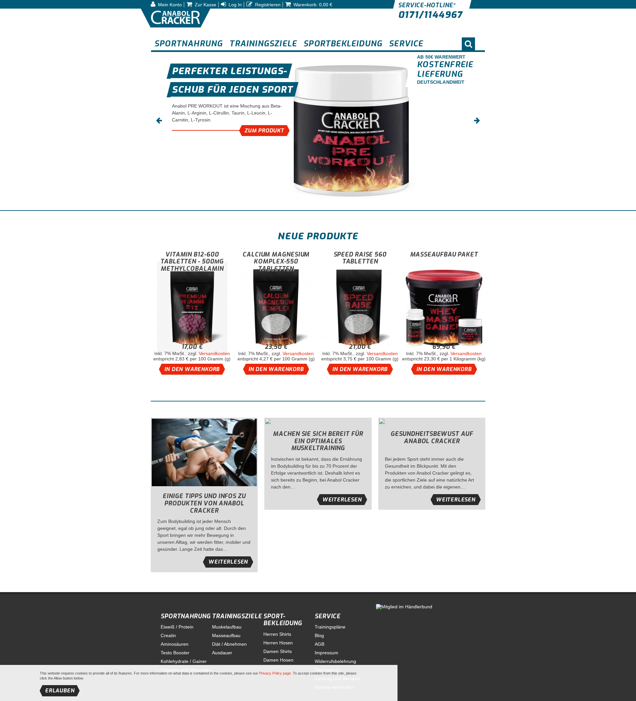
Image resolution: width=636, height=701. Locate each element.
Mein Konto (169, 4)
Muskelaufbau (226, 627)
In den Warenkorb (192, 369)
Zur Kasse (204, 4)
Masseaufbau (226, 635)
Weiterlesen (228, 561)
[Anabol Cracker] (175, 18)
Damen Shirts (277, 651)
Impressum (326, 652)
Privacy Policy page (275, 673)
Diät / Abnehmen (229, 644)
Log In (234, 4)
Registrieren (267, 4)
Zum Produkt (264, 130)
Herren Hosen (278, 642)
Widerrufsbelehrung (335, 661)
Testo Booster (175, 652)
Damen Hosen (278, 660)
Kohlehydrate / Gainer (184, 661)
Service (328, 616)
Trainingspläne (330, 627)
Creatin (168, 635)
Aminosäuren (174, 644)
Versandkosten (214, 353)
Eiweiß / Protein (177, 627)
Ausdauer (222, 652)
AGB (319, 644)
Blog (319, 635)
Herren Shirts (277, 634)
